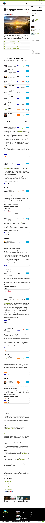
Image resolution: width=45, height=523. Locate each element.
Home (24, 3)
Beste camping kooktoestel (8, 489)
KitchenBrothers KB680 (10, 69)
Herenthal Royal (8, 448)
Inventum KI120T (10, 113)
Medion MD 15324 (10, 75)
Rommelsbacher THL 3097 (23, 277)
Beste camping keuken (8, 486)
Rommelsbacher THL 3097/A (11, 90)
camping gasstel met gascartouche (10, 428)
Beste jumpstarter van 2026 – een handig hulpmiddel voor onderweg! (12, 501)
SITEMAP (31, 516)
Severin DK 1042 (10, 80)
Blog (36, 3)
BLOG (30, 513)
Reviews (31, 3)
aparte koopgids (23, 61)
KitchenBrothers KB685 (7, 246)
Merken (34, 3)
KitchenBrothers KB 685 (11, 85)
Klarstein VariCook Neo (10, 96)
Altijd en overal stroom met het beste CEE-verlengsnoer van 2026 (6, 501)
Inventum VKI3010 (34, 48)
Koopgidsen (26, 3)
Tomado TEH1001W (10, 108)
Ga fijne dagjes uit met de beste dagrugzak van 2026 (20, 501)
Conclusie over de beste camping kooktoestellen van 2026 (13, 48)
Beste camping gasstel (8, 484)
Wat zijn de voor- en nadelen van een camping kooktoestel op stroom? (36, 52)
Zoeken (32, 6)
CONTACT (31, 515)
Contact (39, 3)
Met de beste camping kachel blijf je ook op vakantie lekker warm (26, 501)
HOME (30, 511)
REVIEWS (31, 514)
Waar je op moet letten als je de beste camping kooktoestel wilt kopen (14, 46)
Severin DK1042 (21, 222)
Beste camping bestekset (8, 481)
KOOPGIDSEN (31, 512)
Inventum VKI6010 (10, 64)
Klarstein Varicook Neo (7, 303)
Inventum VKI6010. (20, 131)
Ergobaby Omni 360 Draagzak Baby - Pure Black (38, 19)
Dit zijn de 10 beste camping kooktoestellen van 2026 (12, 41)
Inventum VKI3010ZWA (10, 102)
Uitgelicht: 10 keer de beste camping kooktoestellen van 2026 (13, 43)
